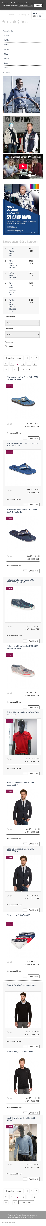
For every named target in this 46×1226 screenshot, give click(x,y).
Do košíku (40, 14)
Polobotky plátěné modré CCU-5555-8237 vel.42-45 (21, 581)
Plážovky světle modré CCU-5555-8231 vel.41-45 (22, 444)
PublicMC (28, 1217)
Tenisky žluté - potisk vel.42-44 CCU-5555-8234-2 (12, 305)
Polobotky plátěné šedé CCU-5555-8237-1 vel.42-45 (23, 647)
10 (15, 369)
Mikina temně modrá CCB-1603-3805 (13, 264)
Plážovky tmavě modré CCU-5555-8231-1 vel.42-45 (22, 510)
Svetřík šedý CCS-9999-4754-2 (21, 1051)
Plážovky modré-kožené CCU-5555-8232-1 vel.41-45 (23, 378)
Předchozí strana (13, 357)
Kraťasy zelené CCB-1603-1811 (13, 275)
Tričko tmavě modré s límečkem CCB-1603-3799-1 (12, 289)
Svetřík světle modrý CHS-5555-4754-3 (21, 1119)
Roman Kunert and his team (26, 1215)
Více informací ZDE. (26, 5)
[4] (21, 208)
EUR (39, 16)
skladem (10, 342)
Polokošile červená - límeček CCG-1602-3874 (23, 713)
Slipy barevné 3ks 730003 (18, 915)
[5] (21, 134)
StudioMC (11, 1217)
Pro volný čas (24, 14)
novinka (10, 346)
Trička (6, 68)
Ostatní (6, 63)
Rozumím (38, 5)
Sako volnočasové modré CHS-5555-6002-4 (21, 783)
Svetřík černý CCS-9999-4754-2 (21, 985)
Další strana (26, 369)
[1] (21, 94)
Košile (6, 40)
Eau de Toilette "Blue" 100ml (11, 252)
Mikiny (6, 35)
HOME (11, 14)
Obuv (6, 54)
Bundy (6, 58)
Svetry (6, 44)
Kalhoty (7, 49)
